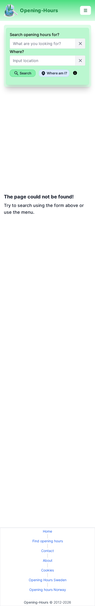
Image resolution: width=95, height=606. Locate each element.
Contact (47, 551)
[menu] (85, 10)
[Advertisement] (47, 270)
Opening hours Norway (47, 590)
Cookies (47, 570)
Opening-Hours (36, 602)
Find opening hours (47, 541)
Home (47, 531)
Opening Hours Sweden (47, 580)
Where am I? (57, 73)
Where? (17, 51)
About (47, 560)
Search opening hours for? (34, 34)
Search (25, 73)
